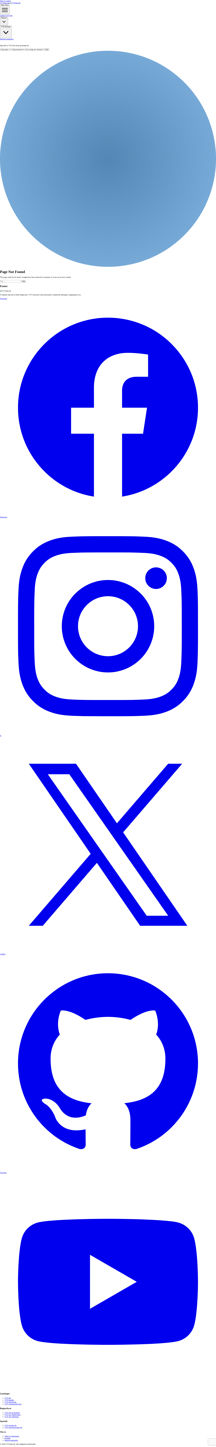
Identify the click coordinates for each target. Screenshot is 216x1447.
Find (46, 49)
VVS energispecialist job (13, 1427)
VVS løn (7, 1398)
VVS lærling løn (10, 1402)
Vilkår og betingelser (11, 1436)
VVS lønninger (6, 27)
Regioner (4, 18)
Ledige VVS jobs (6, 16)
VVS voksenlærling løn (12, 1404)
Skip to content (5, 1)
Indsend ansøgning (6, 39)
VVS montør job (10, 1425)
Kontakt (7, 1438)
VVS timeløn (9, 1400)
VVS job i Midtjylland (12, 1415)
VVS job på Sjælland (12, 1413)
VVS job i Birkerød (11, 1417)
